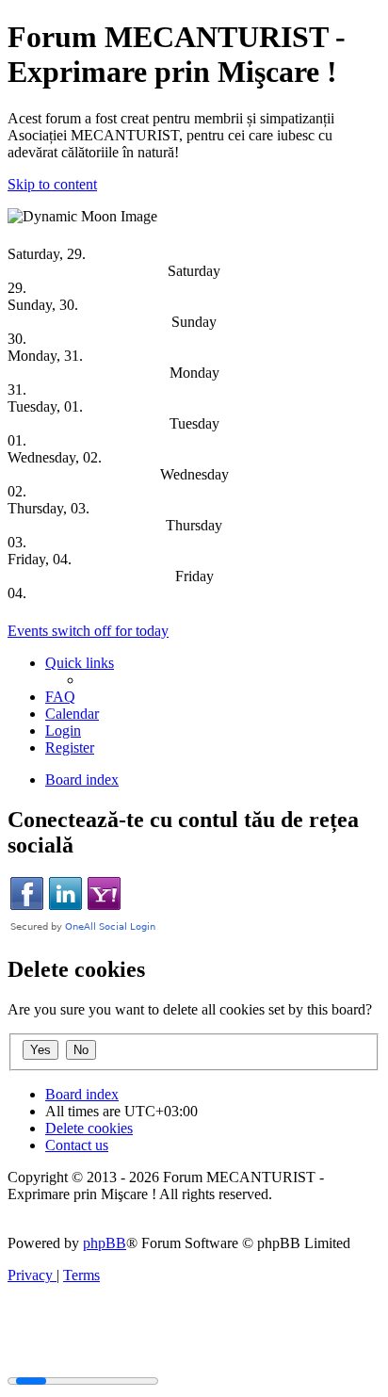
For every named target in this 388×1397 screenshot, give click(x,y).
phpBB (104, 1243)
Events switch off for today (88, 631)
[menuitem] (60, 697)
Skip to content (52, 184)
